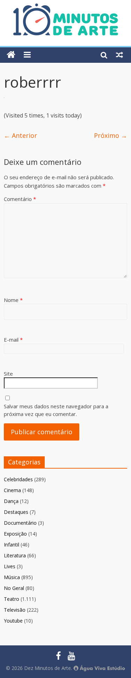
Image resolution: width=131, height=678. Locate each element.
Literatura (15, 555)
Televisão (15, 609)
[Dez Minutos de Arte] (65, 8)
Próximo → (110, 135)
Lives (9, 566)
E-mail (13, 339)
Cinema (12, 490)
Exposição (15, 533)
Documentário (20, 522)
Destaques (16, 512)
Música (12, 577)
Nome (13, 299)
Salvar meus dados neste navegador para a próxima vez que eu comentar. (56, 410)
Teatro (11, 599)
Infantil (11, 544)
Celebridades (18, 479)
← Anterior (20, 135)
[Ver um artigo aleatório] (119, 54)
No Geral (14, 588)
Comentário (20, 198)
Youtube (13, 620)
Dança (11, 501)
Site (8, 373)
